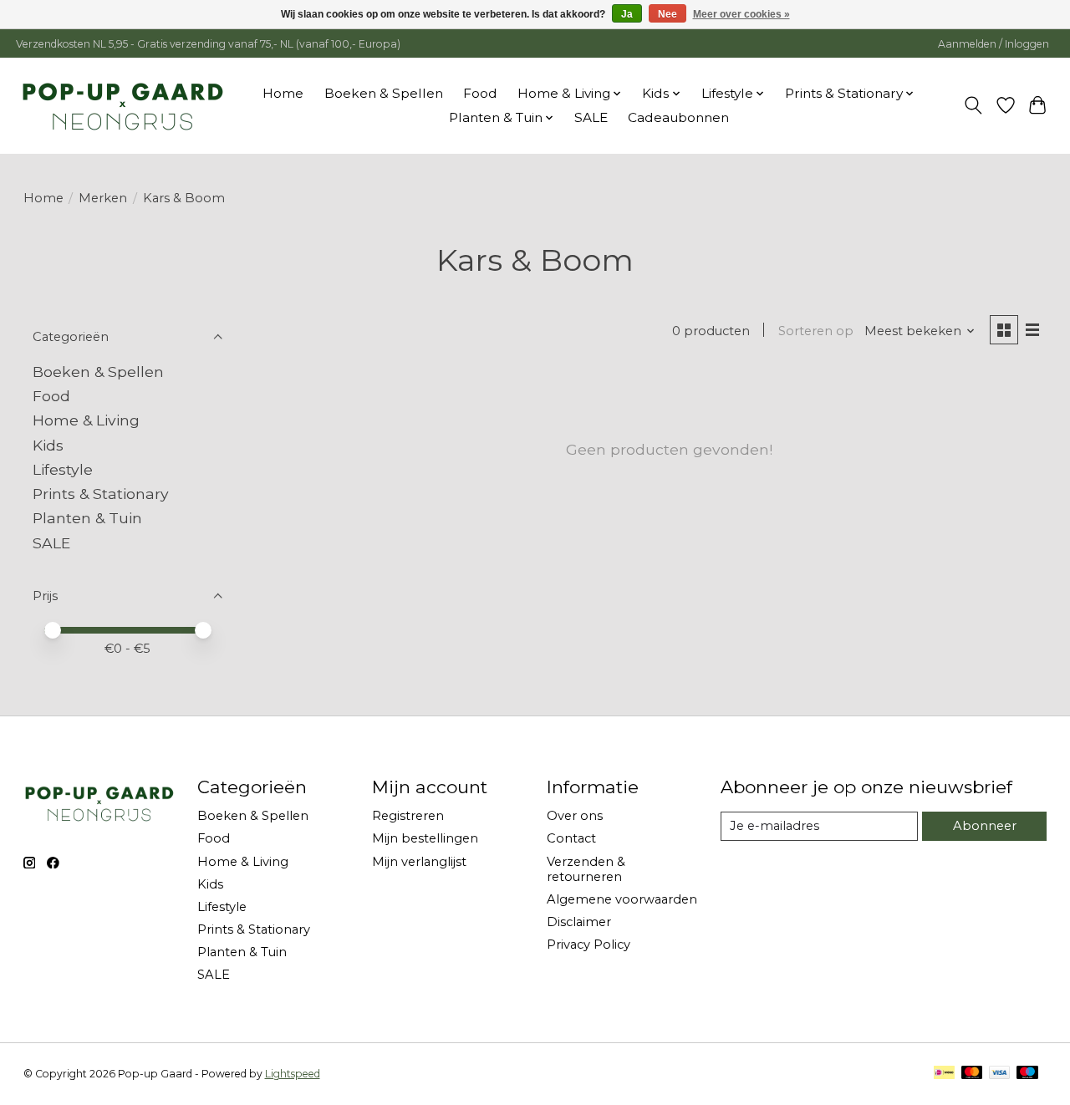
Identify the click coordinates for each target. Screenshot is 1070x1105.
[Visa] (1000, 1074)
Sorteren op (815, 331)
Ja (627, 14)
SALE (591, 117)
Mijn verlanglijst (419, 861)
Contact (571, 838)
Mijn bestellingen (425, 838)
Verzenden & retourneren (586, 869)
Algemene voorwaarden (622, 899)
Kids (48, 445)
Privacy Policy (588, 944)
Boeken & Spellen (383, 93)
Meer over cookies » (741, 14)
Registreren (408, 815)
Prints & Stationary (101, 493)
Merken (103, 198)
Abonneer (984, 825)
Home (282, 93)
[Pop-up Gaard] (122, 105)
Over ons (575, 815)
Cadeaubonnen (678, 117)
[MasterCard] (972, 1074)
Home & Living (86, 420)
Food (480, 93)
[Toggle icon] (972, 105)
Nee (667, 14)
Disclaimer (579, 921)
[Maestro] (1027, 1074)
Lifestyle (63, 469)
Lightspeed (292, 1073)
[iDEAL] (944, 1074)
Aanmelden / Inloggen (993, 44)
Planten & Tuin (87, 518)
